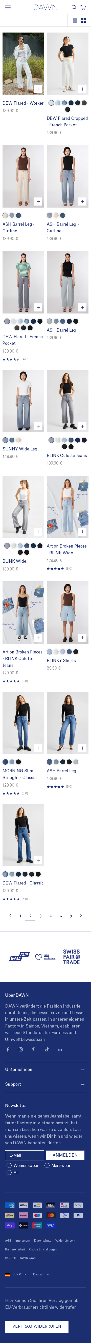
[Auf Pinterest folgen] (33, 1049)
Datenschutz (42, 1240)
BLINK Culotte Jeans (67, 456)
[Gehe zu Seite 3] (81, 915)
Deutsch (38, 1274)
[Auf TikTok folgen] (47, 1049)
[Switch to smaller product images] (83, 20)
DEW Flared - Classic (23, 883)
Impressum (22, 1240)
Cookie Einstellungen (43, 1249)
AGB (8, 1240)
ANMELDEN (65, 1155)
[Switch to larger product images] (75, 20)
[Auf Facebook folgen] (7, 1049)
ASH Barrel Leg (61, 330)
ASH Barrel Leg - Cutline (19, 227)
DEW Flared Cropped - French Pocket (67, 122)
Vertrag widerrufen (36, 1326)
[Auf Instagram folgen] (20, 1049)
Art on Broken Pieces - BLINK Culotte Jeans (22, 659)
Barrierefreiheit (15, 1249)
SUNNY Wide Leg (20, 449)
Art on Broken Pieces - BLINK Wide (67, 549)
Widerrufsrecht (65, 1240)
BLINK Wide (14, 561)
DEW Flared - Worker (23, 103)
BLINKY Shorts (61, 661)
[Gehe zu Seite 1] (10, 915)
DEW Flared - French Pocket (23, 340)
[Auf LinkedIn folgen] (60, 1049)
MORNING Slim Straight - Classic (19, 774)
